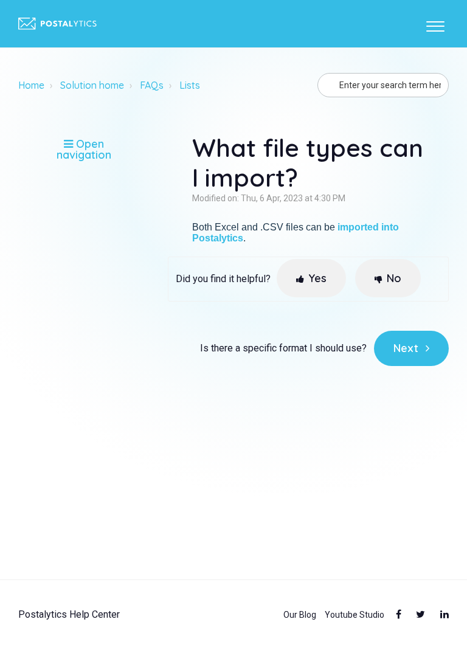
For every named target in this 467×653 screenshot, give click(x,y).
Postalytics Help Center (69, 614)
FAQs (152, 85)
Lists (189, 85)
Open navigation (84, 149)
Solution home (92, 85)
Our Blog (299, 615)
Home (31, 85)
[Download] (211, 318)
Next (405, 348)
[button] (435, 23)
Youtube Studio (354, 615)
